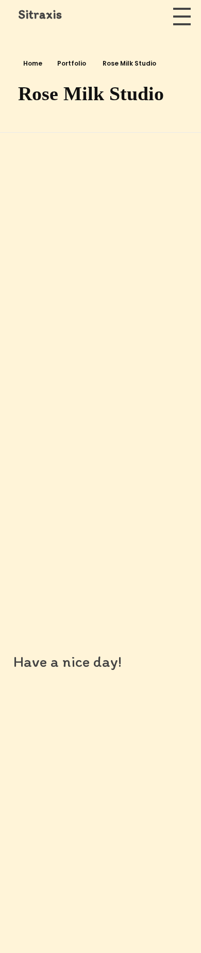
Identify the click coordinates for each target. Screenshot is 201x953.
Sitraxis (40, 14)
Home (32, 63)
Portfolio (71, 63)
